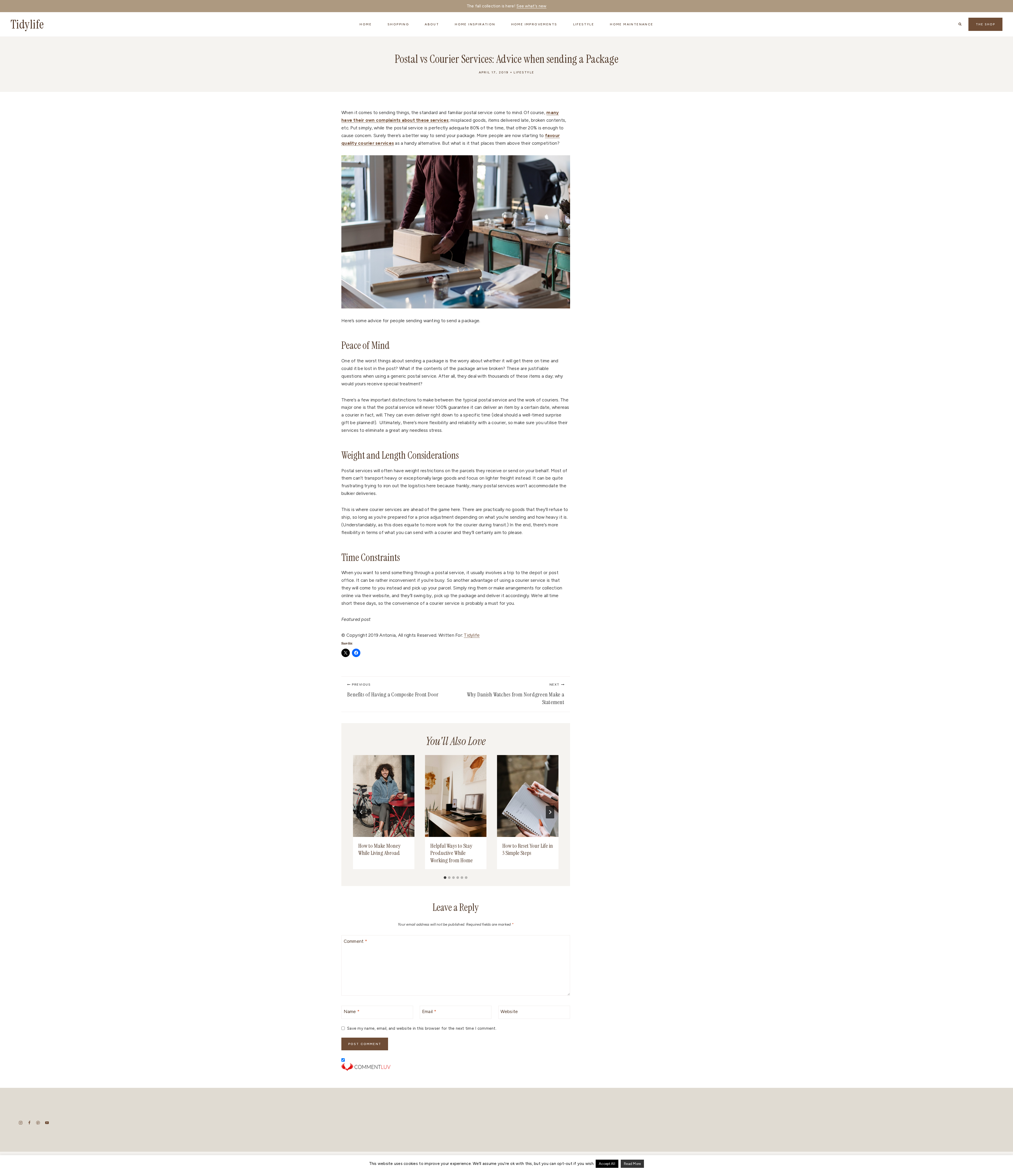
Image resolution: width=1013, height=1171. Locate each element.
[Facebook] (29, 1123)
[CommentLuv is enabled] (455, 1067)
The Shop (985, 24)
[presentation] (383, 796)
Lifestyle (524, 72)
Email (429, 1011)
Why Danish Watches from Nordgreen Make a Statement (515, 694)
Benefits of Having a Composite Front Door (392, 690)
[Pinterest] (38, 1123)
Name (352, 1011)
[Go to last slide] (361, 812)
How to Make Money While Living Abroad (379, 849)
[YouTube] (47, 1123)
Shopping (398, 24)
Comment (355, 941)
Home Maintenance (631, 24)
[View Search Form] (960, 24)
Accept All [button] (607, 1164)
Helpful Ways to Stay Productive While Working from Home (451, 853)
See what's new (531, 6)
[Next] (550, 812)
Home (366, 24)
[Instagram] (21, 1123)
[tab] (445, 877)
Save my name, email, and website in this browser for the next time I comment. (421, 1028)
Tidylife (472, 635)
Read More (632, 1164)
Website (509, 1011)
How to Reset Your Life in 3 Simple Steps (527, 849)
